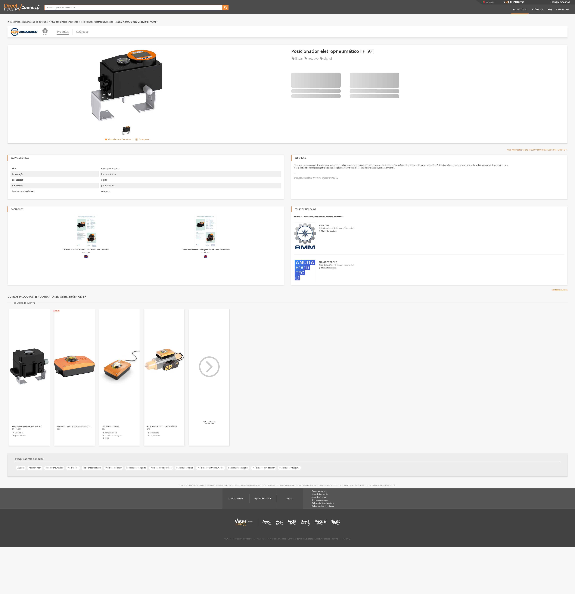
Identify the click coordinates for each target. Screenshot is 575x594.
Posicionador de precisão (161, 468)
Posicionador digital (184, 468)
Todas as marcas (319, 491)
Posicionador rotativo (92, 468)
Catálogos (537, 9)
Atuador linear (35, 468)
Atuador (20, 468)
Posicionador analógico (238, 468)
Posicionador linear (114, 468)
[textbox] (133, 7)
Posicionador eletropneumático (211, 468)
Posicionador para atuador (263, 468)
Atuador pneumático (54, 468)
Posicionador (73, 468)
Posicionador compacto (136, 468)
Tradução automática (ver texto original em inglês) (316, 178)
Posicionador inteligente (289, 468)
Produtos (518, 9)
